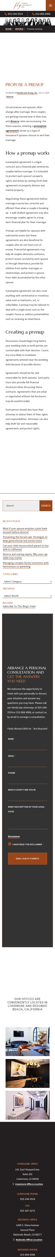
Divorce (9, 96)
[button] (50, 5)
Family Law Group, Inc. (27, 92)
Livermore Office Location (29, 1184)
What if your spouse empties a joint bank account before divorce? (25, 530)
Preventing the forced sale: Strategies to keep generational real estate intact (25, 538)
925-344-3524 (15, 14)
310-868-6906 (42, 14)
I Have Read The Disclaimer (27, 844)
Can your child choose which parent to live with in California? (26, 547)
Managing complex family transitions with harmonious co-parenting (26, 564)
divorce (14, 121)
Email (12, 756)
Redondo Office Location (29, 1239)
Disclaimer (14, 836)
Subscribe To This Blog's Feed (19, 606)
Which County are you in (21, 789)
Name (11, 739)
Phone (11, 772)
